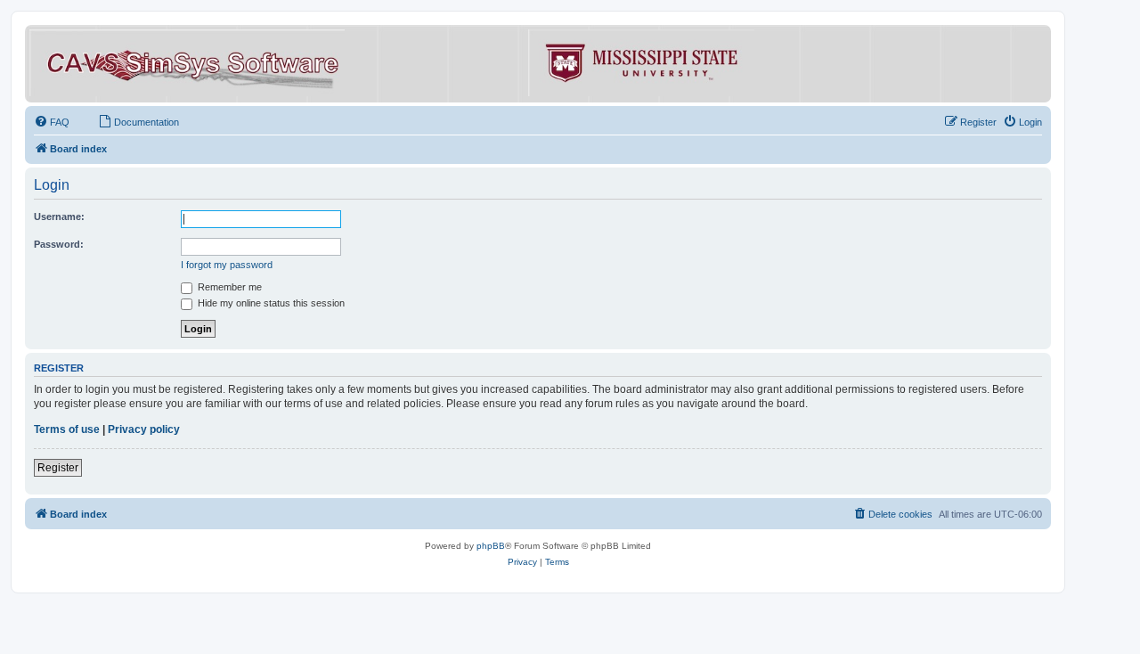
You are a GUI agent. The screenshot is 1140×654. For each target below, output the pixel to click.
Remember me (228, 287)
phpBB (490, 546)
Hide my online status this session (270, 303)
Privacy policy (144, 429)
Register (57, 468)
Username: (59, 216)
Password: (59, 244)
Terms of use (67, 429)
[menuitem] (51, 122)
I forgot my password (227, 264)
